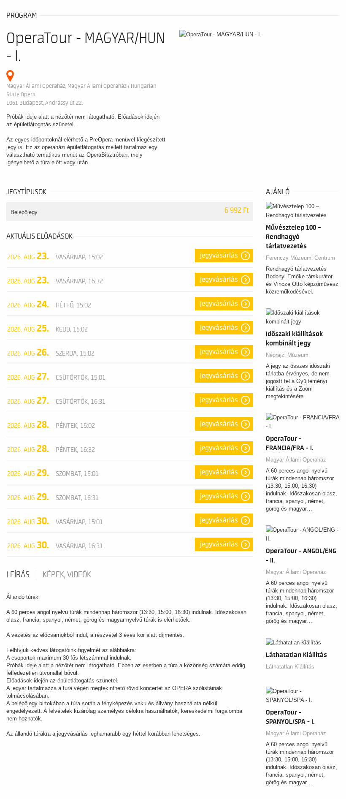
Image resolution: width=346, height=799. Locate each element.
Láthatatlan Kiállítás (290, 666)
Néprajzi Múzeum (287, 355)
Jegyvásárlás (219, 255)
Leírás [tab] (18, 574)
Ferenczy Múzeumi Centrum (300, 258)
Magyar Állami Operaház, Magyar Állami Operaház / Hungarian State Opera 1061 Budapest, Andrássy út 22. (81, 94)
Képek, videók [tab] (67, 574)
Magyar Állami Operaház (296, 460)
